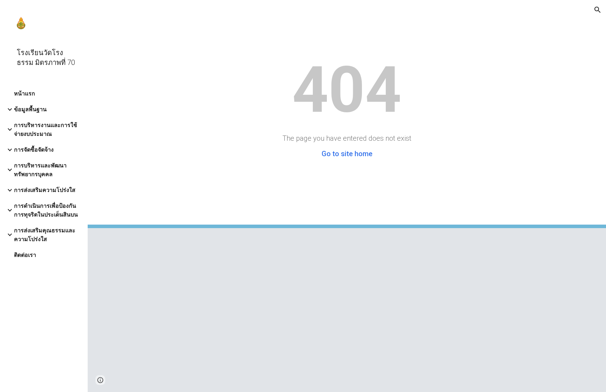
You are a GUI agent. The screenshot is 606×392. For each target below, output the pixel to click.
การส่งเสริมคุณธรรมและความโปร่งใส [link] (44, 234)
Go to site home (347, 154)
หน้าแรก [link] (24, 93)
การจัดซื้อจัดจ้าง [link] (34, 149)
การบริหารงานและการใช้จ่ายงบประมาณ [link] (45, 129)
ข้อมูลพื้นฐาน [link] (30, 109)
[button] (597, 9)
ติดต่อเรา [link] (25, 255)
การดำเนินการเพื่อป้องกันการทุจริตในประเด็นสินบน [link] (46, 210)
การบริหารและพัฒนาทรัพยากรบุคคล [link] (40, 170)
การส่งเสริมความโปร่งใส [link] (44, 190)
